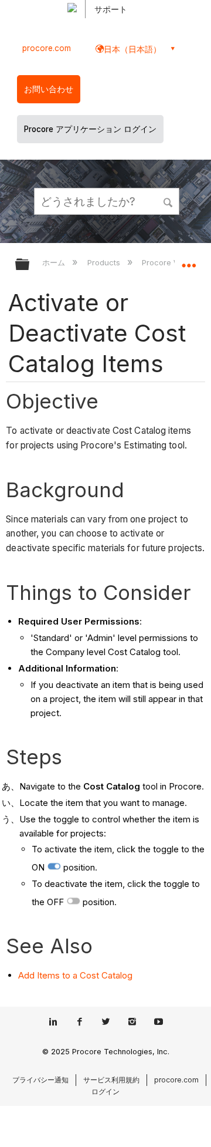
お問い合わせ (48, 89)
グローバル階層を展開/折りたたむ (29, 265)
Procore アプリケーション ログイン (90, 129)
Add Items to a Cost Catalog (75, 975)
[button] (169, 201)
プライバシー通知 (40, 1079)
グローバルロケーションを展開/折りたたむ (189, 260)
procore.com (46, 48)
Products (104, 262)
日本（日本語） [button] (132, 49)
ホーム (54, 262)
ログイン (105, 1091)
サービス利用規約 (111, 1079)
